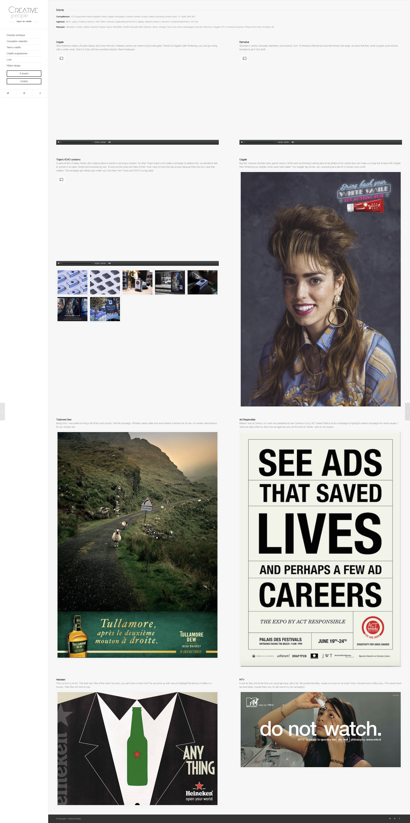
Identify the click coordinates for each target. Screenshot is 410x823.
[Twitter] (8, 93)
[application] (137, 99)
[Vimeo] (24, 93)
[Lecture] (58, 142)
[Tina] (2, 411)
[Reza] (407, 411)
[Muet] (109, 142)
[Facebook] (40, 93)
